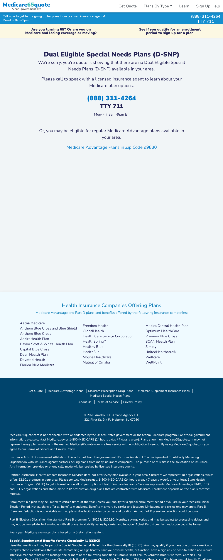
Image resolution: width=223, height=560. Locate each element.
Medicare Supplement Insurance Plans (164, 391)
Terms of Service (107, 402)
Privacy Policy (132, 402)
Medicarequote (26, 5)
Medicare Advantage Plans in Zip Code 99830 (111, 147)
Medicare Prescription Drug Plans (110, 391)
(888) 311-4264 (205, 16)
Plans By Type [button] (156, 6)
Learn (184, 6)
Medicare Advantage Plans (65, 391)
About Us (84, 402)
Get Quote (127, 6)
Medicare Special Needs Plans (110, 395)
